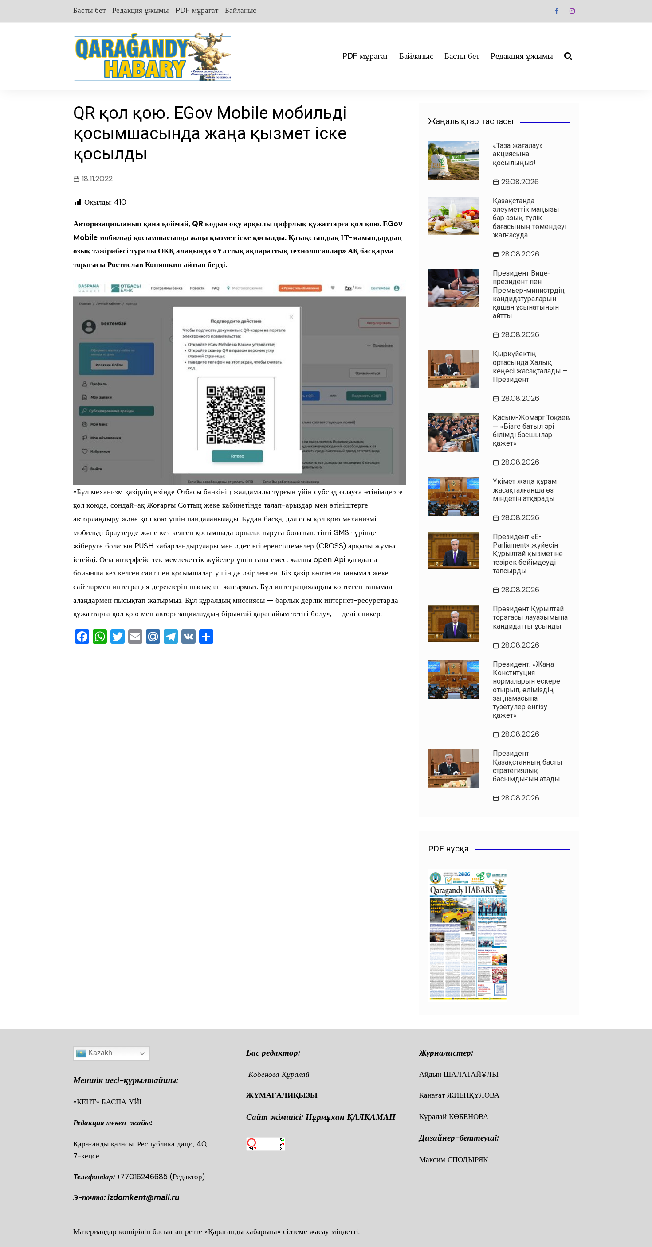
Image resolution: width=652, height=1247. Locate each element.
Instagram (572, 11)
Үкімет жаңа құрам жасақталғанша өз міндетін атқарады (525, 489)
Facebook (556, 11)
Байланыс (240, 10)
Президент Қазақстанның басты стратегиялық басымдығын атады (527, 766)
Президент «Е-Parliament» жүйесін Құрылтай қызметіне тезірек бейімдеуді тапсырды (528, 553)
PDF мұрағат (196, 10)
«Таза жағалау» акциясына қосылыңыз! (518, 154)
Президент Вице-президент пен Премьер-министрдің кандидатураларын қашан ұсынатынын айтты (529, 294)
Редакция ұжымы (140, 10)
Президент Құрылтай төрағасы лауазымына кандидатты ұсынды (530, 617)
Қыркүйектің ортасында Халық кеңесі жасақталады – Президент (530, 367)
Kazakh (99, 1053)
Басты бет (89, 10)
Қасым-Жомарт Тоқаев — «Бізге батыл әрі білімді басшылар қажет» (531, 430)
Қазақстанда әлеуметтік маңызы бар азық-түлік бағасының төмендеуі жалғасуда (529, 218)
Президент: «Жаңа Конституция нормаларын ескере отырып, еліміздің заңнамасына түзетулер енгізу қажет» (526, 689)
